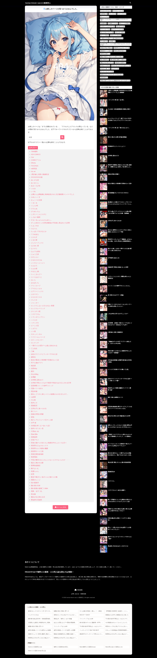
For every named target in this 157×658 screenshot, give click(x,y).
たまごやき (35, 226)
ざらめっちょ (35, 211)
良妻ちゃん (35, 471)
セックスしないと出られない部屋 (42, 306)
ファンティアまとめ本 (86, 618)
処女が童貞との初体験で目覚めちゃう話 (45, 360)
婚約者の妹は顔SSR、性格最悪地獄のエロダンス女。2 (40, 618)
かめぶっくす (35, 197)
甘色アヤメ (35, 440)
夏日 (32, 371)
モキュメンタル (36, 334)
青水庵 (33, 494)
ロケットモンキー (37, 340)
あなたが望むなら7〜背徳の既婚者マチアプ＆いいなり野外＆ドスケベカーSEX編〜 (66, 622)
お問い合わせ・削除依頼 (78, 594)
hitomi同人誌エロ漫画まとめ (114, 647)
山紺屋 (33, 397)
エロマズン (35, 294)
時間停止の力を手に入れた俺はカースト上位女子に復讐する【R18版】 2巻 (40, 638)
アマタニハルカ (36, 288)
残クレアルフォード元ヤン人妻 (42, 420)
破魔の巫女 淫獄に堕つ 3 (61, 611)
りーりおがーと (36, 277)
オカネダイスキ (36, 297)
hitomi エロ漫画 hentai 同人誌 (37, 650)
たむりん (34, 228)
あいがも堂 (35, 180)
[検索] (62, 137)
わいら (33, 280)
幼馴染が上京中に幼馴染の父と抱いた (117, 615)
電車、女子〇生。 (37, 491)
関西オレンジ (35, 480)
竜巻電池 (34, 457)
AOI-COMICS (35, 154)
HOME (80, 590)
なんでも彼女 (35, 251)
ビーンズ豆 (35, 326)
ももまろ (34, 266)
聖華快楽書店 (35, 465)
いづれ (33, 191)
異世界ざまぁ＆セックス (39, 445)
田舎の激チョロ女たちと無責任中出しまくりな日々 (49, 443)
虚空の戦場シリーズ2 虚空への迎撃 (64, 630)
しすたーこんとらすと (39, 214)
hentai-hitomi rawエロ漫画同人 (38, 3)
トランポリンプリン (38, 317)
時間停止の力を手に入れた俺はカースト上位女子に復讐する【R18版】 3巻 (66, 638)
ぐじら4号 (34, 206)
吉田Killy (34, 368)
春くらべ (34, 411)
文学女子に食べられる (39, 408)
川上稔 (33, 400)
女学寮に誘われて (37, 380)
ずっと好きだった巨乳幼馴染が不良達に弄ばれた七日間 (50, 223)
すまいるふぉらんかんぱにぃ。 (42, 220)
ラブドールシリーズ (38, 337)
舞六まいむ (35, 468)
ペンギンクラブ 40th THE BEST (89, 630)
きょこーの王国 (36, 200)
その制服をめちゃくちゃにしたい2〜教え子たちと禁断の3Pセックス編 (117, 622)
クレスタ (34, 300)
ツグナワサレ (35, 314)
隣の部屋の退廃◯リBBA (39, 488)
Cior (32, 157)
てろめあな (35, 234)
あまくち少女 (35, 186)
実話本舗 (34, 391)
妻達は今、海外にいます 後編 (63, 618)
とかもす (34, 237)
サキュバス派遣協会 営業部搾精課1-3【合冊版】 (117, 630)
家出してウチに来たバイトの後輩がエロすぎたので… (49, 394)
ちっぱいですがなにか (39, 231)
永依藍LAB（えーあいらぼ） (41, 426)
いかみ (33, 188)
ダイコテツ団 (35, 311)
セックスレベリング (38, 308)
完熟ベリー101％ (37, 388)
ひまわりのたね (36, 260)
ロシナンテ (35, 343)
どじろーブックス (37, 243)
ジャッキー (35, 303)
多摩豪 (33, 377)
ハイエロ (34, 320)
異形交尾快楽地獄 (37, 454)
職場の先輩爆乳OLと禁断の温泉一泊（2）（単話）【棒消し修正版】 (66, 634)
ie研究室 (34, 169)
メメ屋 (33, 331)
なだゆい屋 (35, 246)
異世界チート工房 (37, 451)
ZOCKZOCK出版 (37, 177)
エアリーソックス (37, 291)
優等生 (33, 357)
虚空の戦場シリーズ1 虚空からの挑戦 (39, 630)
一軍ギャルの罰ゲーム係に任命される (44, 345)
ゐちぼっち (35, 283)
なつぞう (34, 248)
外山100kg (34, 374)
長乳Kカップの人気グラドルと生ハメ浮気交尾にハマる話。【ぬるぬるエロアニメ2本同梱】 (66, 615)
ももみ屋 (34, 268)
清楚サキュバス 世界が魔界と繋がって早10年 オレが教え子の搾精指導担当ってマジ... (40, 634)
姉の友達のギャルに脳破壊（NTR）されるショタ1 (92, 622)
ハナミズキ (35, 323)
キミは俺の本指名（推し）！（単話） (91, 611)
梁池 (32, 417)
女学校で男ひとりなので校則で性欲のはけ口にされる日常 (51, 383)
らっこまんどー (36, 274)
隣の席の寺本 (35, 485)
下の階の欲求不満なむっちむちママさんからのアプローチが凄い (117, 618)
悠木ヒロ (34, 403)
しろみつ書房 (35, 217)
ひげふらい (35, 257)
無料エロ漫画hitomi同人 (61, 647)
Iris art (33, 171)
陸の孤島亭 (35, 483)
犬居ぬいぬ (35, 431)
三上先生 (34, 348)
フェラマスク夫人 (33, 615)
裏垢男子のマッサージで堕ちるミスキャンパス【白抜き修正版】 (92, 634)
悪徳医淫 (34, 405)
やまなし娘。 (35, 271)
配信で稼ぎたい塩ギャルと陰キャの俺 (44, 477)
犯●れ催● (34, 434)
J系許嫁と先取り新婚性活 (40, 174)
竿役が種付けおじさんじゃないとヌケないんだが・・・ (50, 460)
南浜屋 (33, 366)
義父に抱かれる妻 (37, 463)
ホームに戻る (61, 507)
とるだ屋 (34, 240)
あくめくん (35, 183)
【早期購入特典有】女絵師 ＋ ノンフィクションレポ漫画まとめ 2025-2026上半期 (117, 611)
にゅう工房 (35, 254)
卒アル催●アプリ (37, 363)
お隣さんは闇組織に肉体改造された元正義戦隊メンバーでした (52, 194)
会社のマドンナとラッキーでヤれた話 (44, 354)
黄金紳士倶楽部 (36, 500)
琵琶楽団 (34, 437)
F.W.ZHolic (34, 166)
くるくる (34, 203)
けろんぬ (34, 209)
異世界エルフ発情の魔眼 (39, 448)
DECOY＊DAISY (85, 615)
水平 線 (33, 423)
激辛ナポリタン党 (37, 428)
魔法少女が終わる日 (38, 497)
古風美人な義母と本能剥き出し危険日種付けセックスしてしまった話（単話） (40, 622)
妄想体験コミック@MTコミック (42, 386)
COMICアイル (36, 160)
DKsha (33, 163)
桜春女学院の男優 (37, 414)
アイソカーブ (35, 286)
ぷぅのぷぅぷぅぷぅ (38, 263)
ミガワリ (34, 328)
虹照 (32, 474)
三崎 (32, 351)
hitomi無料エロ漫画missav (88, 647)
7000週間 (34, 151)
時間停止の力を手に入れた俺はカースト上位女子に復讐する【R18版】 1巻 (117, 634)
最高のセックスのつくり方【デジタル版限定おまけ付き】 (40, 611)
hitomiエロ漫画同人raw (35, 647)
